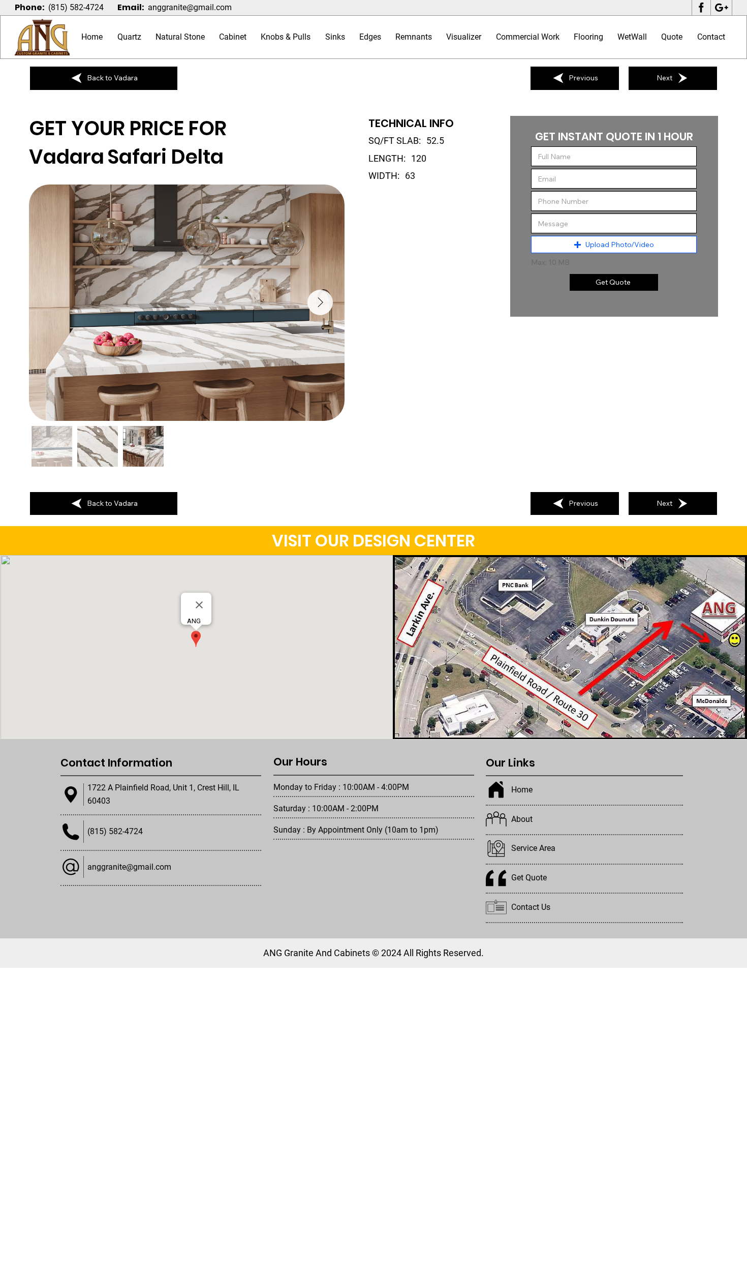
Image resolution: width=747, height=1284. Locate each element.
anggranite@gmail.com (190, 7)
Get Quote (529, 877)
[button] (180, 37)
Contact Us (530, 907)
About (522, 819)
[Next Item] (320, 302)
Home (522, 789)
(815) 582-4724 (76, 7)
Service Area (533, 848)
